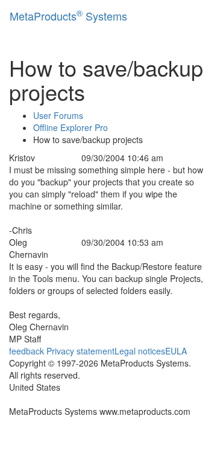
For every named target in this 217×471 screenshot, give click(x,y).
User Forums (58, 115)
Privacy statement (80, 351)
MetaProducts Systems (68, 15)
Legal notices (140, 351)
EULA (176, 351)
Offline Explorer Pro (70, 127)
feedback (26, 351)
